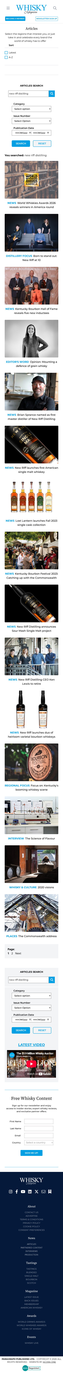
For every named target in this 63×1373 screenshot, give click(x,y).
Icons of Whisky (31, 1329)
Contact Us (31, 1212)
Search (21, 143)
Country (16, 1142)
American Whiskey (31, 1307)
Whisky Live (31, 1343)
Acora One (49, 1362)
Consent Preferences (31, 1230)
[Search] (52, 93)
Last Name (15, 1128)
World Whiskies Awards (31, 1325)
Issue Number (21, 116)
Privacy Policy (31, 1223)
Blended (31, 1272)
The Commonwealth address (37, 936)
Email (18, 1135)
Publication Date (23, 128)
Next (18, 953)
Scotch (31, 1283)
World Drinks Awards (31, 1321)
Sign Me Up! (31, 1153)
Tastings (31, 1269)
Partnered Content (31, 1247)
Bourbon (31, 1279)
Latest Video (31, 1045)
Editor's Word (17, 362)
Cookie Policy (31, 1226)
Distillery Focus (19, 256)
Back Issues (31, 1300)
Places (11, 936)
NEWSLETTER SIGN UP (46, 19)
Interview (16, 838)
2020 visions (46, 887)
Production (31, 1254)
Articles (31, 1244)
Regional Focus (17, 785)
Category (19, 104)
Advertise (32, 1216)
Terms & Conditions (31, 1219)
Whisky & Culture (23, 887)
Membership (31, 1304)
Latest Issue (31, 1297)
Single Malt (31, 1276)
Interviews (31, 1251)
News (11, 203)
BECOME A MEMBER (15, 19)
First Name (15, 1121)
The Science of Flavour (40, 838)
